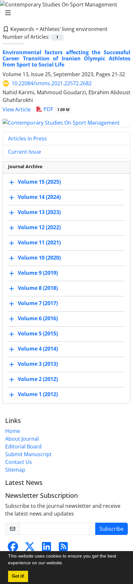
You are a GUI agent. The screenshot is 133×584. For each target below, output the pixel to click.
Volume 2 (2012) (38, 379)
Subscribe (111, 528)
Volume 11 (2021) (39, 242)
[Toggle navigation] (64, 12)
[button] (65, 564)
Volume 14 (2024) (39, 196)
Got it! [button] (18, 576)
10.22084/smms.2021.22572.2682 (52, 83)
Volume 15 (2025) (39, 181)
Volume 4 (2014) (38, 348)
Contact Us (18, 462)
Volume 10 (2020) (39, 257)
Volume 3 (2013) (38, 363)
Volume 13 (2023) (39, 212)
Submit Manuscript (28, 454)
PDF (55, 109)
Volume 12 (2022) (39, 227)
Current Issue (24, 151)
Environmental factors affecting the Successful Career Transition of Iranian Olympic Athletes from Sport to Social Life (66, 58)
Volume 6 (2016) (38, 318)
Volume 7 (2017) (38, 303)
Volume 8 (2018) (38, 288)
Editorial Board (23, 446)
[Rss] (63, 548)
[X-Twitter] (29, 548)
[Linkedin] (46, 548)
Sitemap (15, 469)
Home (12, 431)
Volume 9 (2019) (38, 272)
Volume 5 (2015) (38, 333)
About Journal (22, 438)
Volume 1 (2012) (38, 394)
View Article (17, 109)
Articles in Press (27, 138)
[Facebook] (13, 548)
